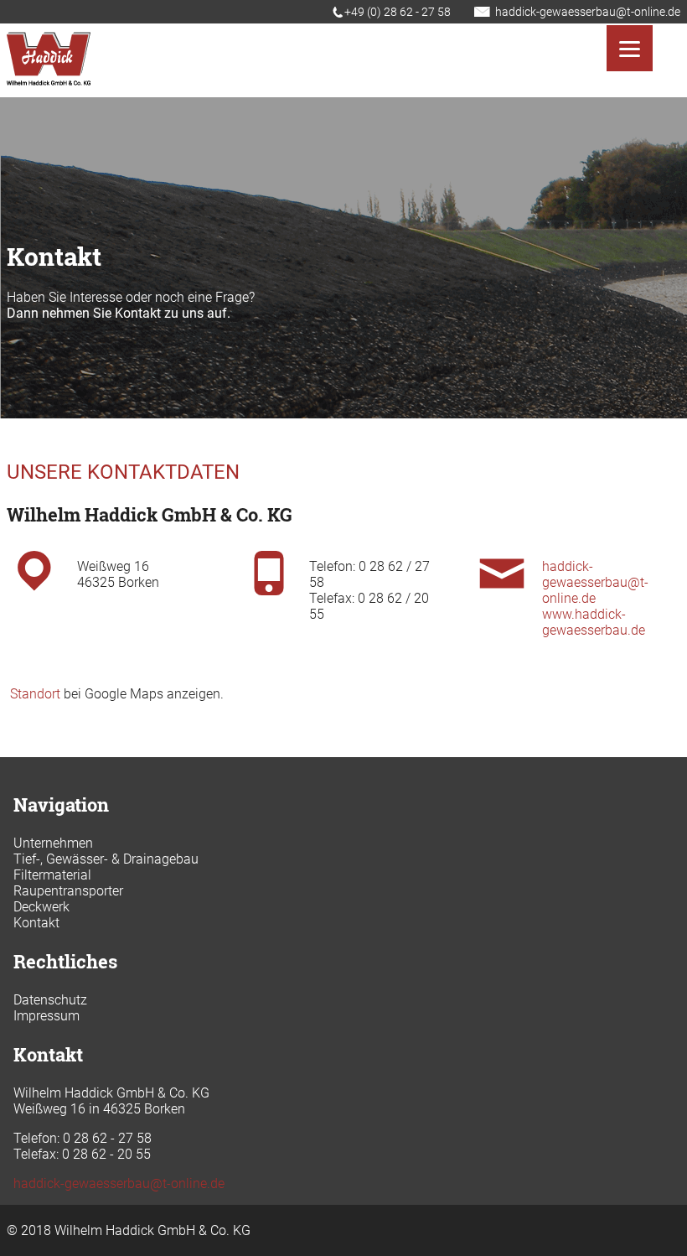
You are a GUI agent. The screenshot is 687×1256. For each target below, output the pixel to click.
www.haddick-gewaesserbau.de (593, 622)
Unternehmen (53, 843)
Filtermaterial (52, 875)
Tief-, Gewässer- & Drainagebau (106, 859)
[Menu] (630, 48)
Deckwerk (41, 907)
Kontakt (36, 923)
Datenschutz (50, 1000)
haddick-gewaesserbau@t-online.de (587, 11)
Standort (35, 694)
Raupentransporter (68, 891)
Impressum (46, 1016)
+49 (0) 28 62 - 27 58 (397, 11)
